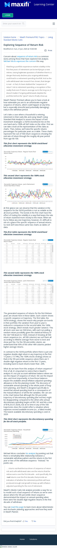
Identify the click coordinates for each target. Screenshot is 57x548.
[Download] (23, 280)
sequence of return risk (27, 56)
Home (22, 539)
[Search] (23, 23)
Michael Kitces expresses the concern (20, 61)
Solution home (10, 37)
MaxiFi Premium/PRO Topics (32, 37)
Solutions (33, 539)
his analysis (30, 453)
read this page (17, 507)
